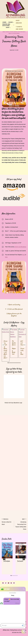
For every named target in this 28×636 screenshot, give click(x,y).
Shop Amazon (19, 22)
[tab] (9, 362)
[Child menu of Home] (5, 22)
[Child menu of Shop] (8, 27)
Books (15, 31)
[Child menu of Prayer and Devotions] (8, 25)
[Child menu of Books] (11, 22)
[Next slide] (25, 345)
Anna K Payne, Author (8, 31)
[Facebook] (3, 583)
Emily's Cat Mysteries (14, 33)
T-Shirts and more (19, 28)
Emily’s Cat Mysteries (20, 247)
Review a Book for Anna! (6, 522)
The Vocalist (20, 561)
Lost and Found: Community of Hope (22, 347)
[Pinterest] (11, 583)
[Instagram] (8, 583)
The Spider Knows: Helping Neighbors (14, 347)
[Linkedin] (14, 583)
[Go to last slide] (3, 345)
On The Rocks (7, 561)
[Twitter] (6, 583)
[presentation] (5, 333)
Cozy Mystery (21, 31)
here (23, 254)
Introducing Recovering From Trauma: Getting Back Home (20, 524)
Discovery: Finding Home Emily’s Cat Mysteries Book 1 (5, 349)
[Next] (24, 558)
